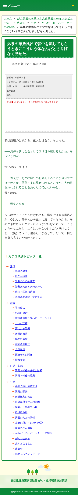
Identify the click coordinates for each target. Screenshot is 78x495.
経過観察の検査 (23, 396)
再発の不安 (21, 391)
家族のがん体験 (23, 428)
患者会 (19, 448)
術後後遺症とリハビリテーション (33, 318)
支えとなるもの (23, 443)
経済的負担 (21, 412)
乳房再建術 (21, 312)
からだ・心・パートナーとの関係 (33, 433)
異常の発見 (21, 271)
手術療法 (20, 307)
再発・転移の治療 (25, 375)
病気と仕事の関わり (26, 407)
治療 (12, 303)
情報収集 (20, 359)
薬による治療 (22, 328)
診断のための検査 (25, 281)
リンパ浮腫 (21, 323)
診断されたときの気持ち (28, 286)
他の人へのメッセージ (27, 454)
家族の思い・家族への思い (30, 422)
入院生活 (20, 349)
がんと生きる (22, 438)
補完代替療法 (22, 344)
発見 (12, 266)
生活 (12, 381)
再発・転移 (16, 365)
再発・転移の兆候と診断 (28, 370)
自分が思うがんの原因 (27, 401)
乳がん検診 (21, 276)
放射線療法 (21, 333)
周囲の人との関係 (25, 417)
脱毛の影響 (21, 338)
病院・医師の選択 (25, 291)
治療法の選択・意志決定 (28, 297)
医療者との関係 (23, 354)
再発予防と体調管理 (26, 386)
